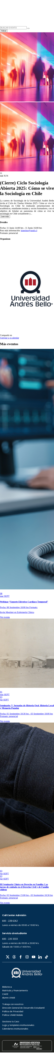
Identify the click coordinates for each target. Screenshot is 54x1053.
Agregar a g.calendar (9, 338)
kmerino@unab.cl (29, 230)
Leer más (5, 216)
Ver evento (5, 617)
